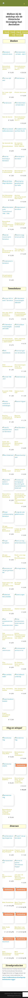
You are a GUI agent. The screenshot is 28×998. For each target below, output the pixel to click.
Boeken (7, 32)
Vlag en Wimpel (19, 33)
